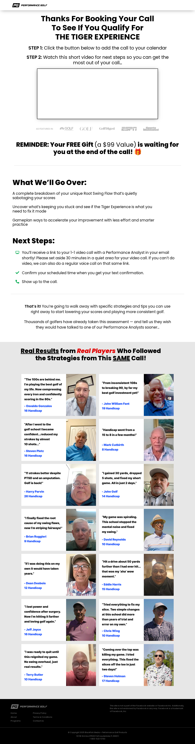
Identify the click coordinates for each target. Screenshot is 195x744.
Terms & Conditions (42, 717)
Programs (16, 720)
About (14, 717)
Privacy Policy (39, 713)
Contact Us (38, 720)
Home (14, 713)
